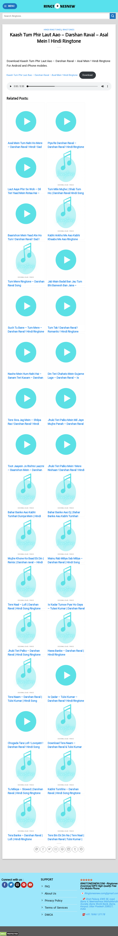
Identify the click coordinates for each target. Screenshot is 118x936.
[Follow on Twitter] (11, 885)
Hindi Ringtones (53, 29)
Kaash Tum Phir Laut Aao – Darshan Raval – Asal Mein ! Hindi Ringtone (42, 75)
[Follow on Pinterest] (24, 885)
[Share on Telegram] (81, 849)
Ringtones (68, 29)
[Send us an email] (17, 885)
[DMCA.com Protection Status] (9, 933)
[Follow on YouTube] (30, 885)
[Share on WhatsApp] (37, 849)
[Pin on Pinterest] (62, 849)
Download (87, 75)
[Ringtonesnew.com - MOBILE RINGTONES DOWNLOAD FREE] (59, 6)
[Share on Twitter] (49, 849)
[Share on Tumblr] (75, 849)
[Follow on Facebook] (5, 885)
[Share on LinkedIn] (68, 849)
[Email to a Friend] (56, 849)
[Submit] (113, 16)
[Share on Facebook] (43, 849)
